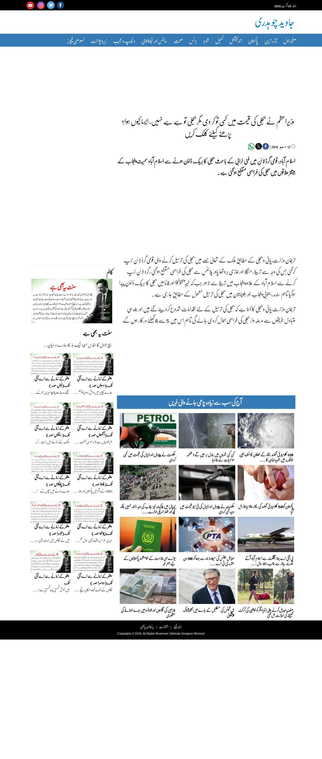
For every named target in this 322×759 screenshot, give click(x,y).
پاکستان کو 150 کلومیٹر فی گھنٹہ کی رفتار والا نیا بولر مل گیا (265, 509)
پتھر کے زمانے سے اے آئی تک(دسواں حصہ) (94, 382)
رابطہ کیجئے (177, 627)
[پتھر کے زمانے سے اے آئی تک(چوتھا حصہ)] (93, 513)
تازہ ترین (270, 40)
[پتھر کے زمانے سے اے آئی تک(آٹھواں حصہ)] (93, 414)
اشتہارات (163, 627)
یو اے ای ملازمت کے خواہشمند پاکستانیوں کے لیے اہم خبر (149, 560)
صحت (178, 40)
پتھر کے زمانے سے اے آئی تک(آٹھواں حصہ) (94, 431)
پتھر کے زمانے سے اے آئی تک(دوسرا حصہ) (94, 579)
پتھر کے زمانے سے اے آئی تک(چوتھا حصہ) (94, 530)
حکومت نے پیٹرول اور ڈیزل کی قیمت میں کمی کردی (149, 457)
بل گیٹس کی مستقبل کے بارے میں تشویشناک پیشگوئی (208, 612)
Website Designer (181, 633)
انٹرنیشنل (235, 40)
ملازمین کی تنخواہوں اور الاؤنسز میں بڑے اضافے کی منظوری (148, 612)
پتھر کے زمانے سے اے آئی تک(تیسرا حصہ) (52, 530)
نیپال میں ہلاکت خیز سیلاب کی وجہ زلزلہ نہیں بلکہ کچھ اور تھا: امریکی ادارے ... (147, 509)
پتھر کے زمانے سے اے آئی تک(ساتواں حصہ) (52, 431)
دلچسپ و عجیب (124, 40)
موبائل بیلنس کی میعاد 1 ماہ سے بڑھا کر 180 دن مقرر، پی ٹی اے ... (208, 560)
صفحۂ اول (290, 40)
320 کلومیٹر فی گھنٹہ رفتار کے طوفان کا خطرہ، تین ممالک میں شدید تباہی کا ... (266, 457)
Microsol (199, 633)
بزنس (193, 40)
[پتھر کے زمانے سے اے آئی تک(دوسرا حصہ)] (93, 562)
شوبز (206, 40)
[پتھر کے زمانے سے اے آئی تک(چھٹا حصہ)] (93, 464)
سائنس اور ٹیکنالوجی (154, 40)
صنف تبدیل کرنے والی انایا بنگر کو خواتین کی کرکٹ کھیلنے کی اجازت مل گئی (265, 612)
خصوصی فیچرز (76, 40)
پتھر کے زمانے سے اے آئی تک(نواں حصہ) (52, 382)
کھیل (219, 40)
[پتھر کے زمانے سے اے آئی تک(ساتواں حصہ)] (50, 414)
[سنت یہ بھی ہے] (71, 302)
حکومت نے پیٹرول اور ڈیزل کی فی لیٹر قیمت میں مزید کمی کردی (207, 509)
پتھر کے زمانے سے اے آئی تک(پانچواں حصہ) (52, 480)
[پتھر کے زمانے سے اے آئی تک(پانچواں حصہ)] (50, 464)
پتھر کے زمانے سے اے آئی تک (52, 579)
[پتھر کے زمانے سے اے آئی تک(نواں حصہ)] (50, 365)
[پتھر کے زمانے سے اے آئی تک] (50, 562)
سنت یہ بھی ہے (97, 333)
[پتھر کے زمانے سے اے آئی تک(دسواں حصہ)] (93, 365)
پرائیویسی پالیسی (147, 627)
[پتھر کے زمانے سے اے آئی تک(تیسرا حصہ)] (50, 513)
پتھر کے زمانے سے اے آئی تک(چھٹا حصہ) (94, 480)
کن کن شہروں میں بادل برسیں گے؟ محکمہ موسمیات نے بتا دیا (210, 457)
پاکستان (253, 40)
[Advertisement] (161, 78)
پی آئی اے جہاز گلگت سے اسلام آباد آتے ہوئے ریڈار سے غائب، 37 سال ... (269, 560)
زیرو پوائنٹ (99, 40)
